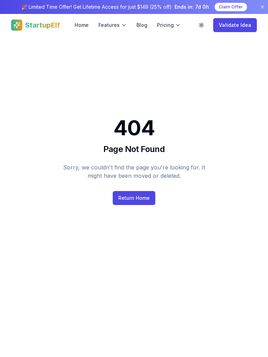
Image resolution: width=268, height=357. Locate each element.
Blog (141, 25)
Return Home (134, 198)
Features (109, 25)
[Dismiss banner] (262, 7)
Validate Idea (235, 25)
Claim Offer (231, 6)
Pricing (165, 25)
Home (82, 25)
